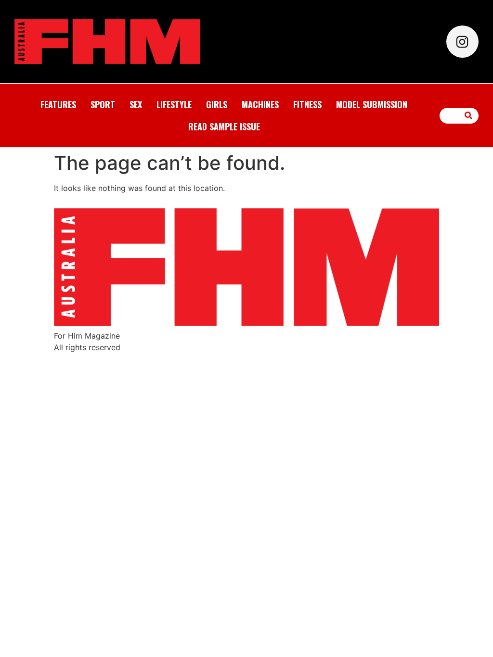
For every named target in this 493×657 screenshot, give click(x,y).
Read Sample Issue (224, 126)
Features (58, 104)
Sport (103, 104)
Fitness (307, 104)
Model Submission (371, 104)
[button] (469, 116)
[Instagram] (462, 41)
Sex (136, 104)
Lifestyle (174, 104)
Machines (260, 104)
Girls (216, 104)
